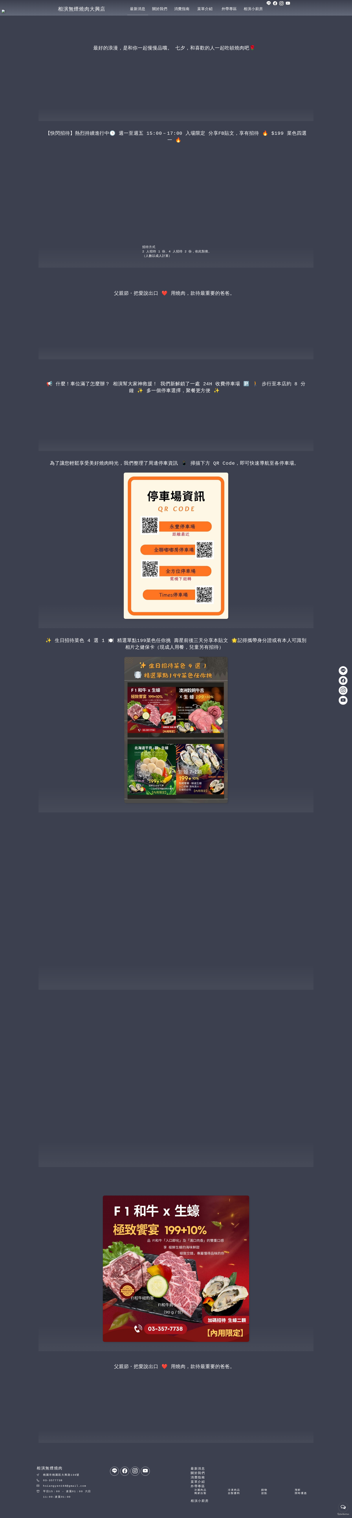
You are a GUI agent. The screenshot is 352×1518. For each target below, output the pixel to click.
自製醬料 (234, 1493)
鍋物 (264, 1489)
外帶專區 (198, 1486)
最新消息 (198, 1469)
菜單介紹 (198, 1482)
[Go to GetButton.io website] (343, 1514)
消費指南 (198, 1477)
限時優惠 (301, 1493)
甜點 (264, 1493)
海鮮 (298, 1489)
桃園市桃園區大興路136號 (61, 1474)
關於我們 (198, 1473)
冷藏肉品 (200, 1489)
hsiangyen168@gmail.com (64, 1485)
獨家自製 (200, 1493)
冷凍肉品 (234, 1489)
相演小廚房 (200, 1501)
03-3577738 (53, 1480)
